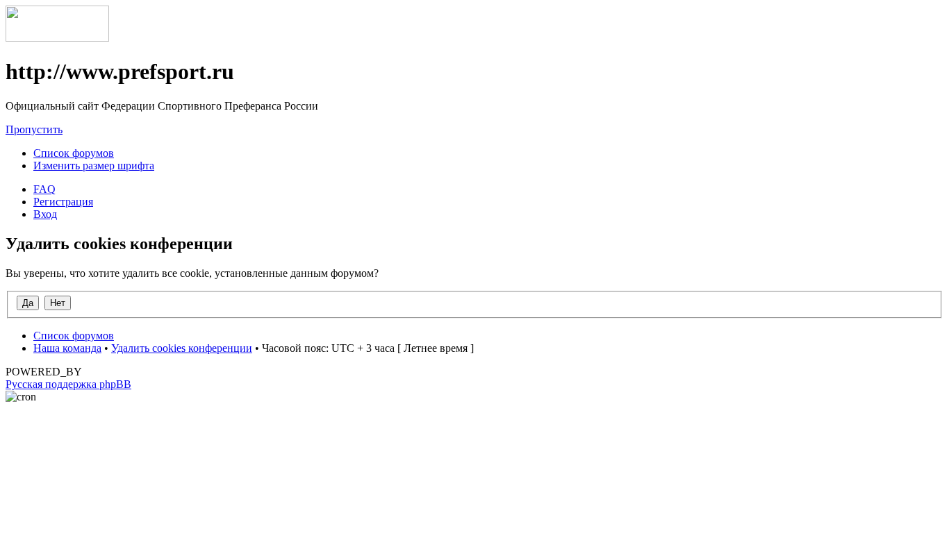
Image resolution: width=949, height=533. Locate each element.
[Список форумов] (57, 38)
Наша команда (67, 348)
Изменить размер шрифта (93, 165)
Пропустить (34, 129)
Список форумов (73, 153)
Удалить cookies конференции (181, 348)
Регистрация (63, 202)
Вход (45, 214)
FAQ (44, 189)
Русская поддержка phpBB (68, 384)
